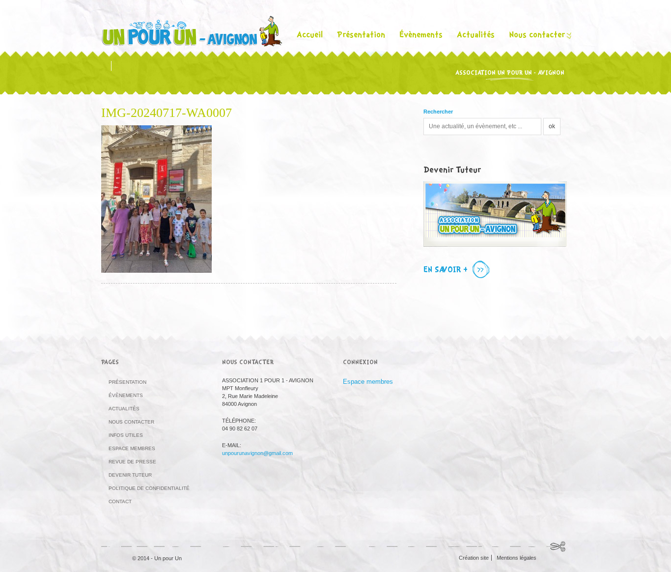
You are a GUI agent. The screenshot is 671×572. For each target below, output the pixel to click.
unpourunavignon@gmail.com (257, 453)
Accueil (310, 35)
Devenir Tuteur (130, 475)
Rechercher (438, 111)
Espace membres (132, 448)
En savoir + (445, 270)
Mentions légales (516, 558)
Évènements (421, 35)
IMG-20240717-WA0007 (166, 113)
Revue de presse (132, 461)
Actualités (476, 35)
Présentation (361, 35)
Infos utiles (126, 435)
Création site (474, 558)
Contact (120, 501)
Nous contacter (537, 35)
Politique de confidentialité (149, 488)
